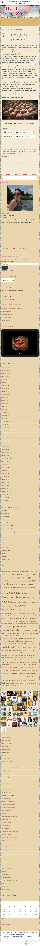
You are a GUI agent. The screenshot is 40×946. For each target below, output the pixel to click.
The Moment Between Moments (9, 880)
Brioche (4, 581)
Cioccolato (33, 149)
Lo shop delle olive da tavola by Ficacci (11, 767)
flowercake (22, 621)
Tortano (24, 680)
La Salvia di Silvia (5, 862)
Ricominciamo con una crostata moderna (11, 308)
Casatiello (16, 587)
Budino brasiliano (25, 581)
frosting (35, 623)
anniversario (34, 569)
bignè (28, 575)
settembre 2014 (5, 494)
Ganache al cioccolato (7, 532)
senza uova (19, 667)
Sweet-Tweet (6, 296)
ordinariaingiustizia (6, 810)
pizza (21, 655)
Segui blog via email (9, 257)
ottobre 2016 (4, 424)
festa (33, 618)
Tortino (28, 680)
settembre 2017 (5, 403)
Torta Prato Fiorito (5, 320)
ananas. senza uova (26, 569)
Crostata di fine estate (6, 314)
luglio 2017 (4, 406)
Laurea (20, 638)
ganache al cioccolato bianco (24, 630)
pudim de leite (33, 660)
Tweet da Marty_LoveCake (8, 299)
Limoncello (5, 641)
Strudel (28, 670)
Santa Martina (31, 664)
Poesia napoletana (14, 657)
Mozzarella (17, 643)
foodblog (29, 621)
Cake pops (4, 513)
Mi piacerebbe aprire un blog (8, 801)
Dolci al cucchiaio (5, 528)
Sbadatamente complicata (7, 795)
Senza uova (4, 550)
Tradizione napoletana (9, 683)
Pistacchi (17, 655)
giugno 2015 (4, 467)
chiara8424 (4, 859)
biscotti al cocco (5, 577)
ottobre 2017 (4, 400)
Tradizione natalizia (23, 683)
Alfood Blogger (5, 746)
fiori (30, 151)
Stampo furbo (23, 670)
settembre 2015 (5, 458)
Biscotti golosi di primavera (18, 37)
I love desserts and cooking (8, 807)
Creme (4, 151)
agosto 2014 (4, 497)
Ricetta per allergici (13, 662)
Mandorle (15, 641)
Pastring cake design (6, 840)
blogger (28, 578)
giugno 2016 (4, 431)
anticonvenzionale (12, 571)
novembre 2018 (5, 373)
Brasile (33, 577)
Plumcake (3, 547)
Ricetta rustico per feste (24, 662)
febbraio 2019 (4, 370)
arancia (23, 571)
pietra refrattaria (10, 655)
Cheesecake (31, 587)
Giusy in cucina (5, 853)
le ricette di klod (5, 846)
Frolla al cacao (16, 623)
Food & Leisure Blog (6, 877)
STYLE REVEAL (5, 792)
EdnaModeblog (5, 777)
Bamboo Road (5, 874)
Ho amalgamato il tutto (6, 758)
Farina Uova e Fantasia (7, 761)
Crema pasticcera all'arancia (22, 610)
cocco (13, 602)
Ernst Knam (28, 618)
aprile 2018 (4, 385)
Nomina (17, 647)
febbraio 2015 (4, 479)
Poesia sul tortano (23, 657)
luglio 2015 (4, 464)
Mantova (21, 641)
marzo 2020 (4, 367)
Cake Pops (10, 587)
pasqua (8, 153)
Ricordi (13, 664)
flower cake (14, 621)
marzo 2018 (4, 388)
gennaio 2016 (4, 446)
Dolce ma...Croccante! (7, 856)
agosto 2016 (4, 428)
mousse (31, 641)
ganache (17, 627)
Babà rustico (8, 575)
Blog (23, 578)
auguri (21, 151)
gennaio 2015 (4, 482)
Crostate (3, 522)
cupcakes (9, 618)
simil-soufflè (9, 670)
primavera (12, 153)
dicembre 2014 (5, 485)
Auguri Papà (34, 571)
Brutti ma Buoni (17, 581)
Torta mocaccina (18, 680)
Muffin (2, 538)
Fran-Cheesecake (6, 317)
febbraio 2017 (4, 418)
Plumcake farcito (5, 657)
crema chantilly (15, 606)
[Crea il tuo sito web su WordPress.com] (20, 2)
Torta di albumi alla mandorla (19, 677)
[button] (15, 349)
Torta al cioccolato (21, 673)
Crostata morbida (23, 613)
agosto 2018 (4, 376)
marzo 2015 (4, 476)
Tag (2, 553)
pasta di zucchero (29, 650)
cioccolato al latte (25, 593)
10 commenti (5, 156)
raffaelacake (4, 819)
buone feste (18, 584)
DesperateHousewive (6, 786)
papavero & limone (6, 743)
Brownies (10, 581)
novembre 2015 (5, 452)
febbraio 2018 (4, 391)
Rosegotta (18, 664)
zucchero (18, 153)
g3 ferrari (10, 626)
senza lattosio (10, 667)
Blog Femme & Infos (6, 868)
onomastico (29, 647)
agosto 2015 (4, 461)
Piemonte (3, 655)
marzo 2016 (4, 440)
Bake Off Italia (17, 575)
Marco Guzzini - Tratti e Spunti (9, 837)
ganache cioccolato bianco (11, 633)
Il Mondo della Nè (5, 798)
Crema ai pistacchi (20, 602)
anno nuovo (4, 571)
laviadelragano (5, 849)
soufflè (18, 670)
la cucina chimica (5, 764)
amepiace (3, 755)
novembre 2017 (5, 397)
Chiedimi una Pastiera (6, 311)
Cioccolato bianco (13, 597)
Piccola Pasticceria (11, 151)
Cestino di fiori (22, 587)
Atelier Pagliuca (5, 783)
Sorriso (14, 670)
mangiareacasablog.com (7, 774)
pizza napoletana (28, 655)
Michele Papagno (5, 889)
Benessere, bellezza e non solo (9, 816)
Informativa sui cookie (9, 938)
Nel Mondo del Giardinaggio (8, 804)
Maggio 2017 (4, 409)
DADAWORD (4, 886)
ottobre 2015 (4, 455)
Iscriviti (5, 267)
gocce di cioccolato (12, 636)
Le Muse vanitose (5, 828)
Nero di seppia (5, 752)
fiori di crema (5, 621)
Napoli (5, 647)
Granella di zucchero (24, 636)
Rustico (23, 664)
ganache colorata (27, 633)
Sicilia (3, 670)
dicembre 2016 (5, 421)
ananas (17, 569)
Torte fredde (4, 559)
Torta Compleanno (31, 673)
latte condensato (14, 638)
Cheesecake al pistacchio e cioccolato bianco (12, 589)
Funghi (6, 626)
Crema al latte (29, 602)
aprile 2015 (4, 473)
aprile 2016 (4, 437)
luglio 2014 (4, 500)
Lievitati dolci (26, 638)
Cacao (25, 584)
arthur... (3, 883)
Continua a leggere (29, 123)
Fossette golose (8, 623)
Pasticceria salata (5, 541)
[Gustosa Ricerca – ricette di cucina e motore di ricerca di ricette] (7, 282)
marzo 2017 (4, 415)
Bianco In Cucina (5, 740)
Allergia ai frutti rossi (6, 569)
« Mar (2, 918)
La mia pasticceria (5, 749)
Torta (13, 673)
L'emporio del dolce (6, 822)
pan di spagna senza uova (11, 650)
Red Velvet (4, 662)
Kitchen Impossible (15, 11)
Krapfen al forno (5, 638)
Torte (2, 556)
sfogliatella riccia (32, 667)
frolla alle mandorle (26, 623)
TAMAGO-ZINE (5, 780)
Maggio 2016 (4, 434)
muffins (32, 643)
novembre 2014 (5, 488)
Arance (19, 571)
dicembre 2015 (5, 449)
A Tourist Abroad (5, 825)
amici (13, 569)
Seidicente (4, 871)
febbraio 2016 (4, 443)
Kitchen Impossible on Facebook (14, 248)
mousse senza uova (7, 644)
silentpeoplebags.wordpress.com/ (9, 831)
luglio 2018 (4, 379)
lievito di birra (33, 638)
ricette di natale (6, 664)
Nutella (23, 647)
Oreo (34, 647)
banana (24, 575)
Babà (3, 575)
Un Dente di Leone (6, 834)
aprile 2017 (4, 412)
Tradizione (32, 680)
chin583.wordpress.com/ (7, 789)
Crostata (13, 613)
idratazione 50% (34, 636)
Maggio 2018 (4, 382)
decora (15, 618)
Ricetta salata (34, 662)
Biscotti (28, 149)
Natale (12, 647)
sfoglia (26, 667)
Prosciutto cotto (25, 660)
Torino (8, 673)
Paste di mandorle (5, 653)
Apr (3, 34)
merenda (26, 641)
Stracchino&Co (5, 843)
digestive (21, 618)
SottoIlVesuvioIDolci (6, 770)
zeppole (7, 685)
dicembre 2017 (5, 394)
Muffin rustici (27, 643)
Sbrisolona (4, 667)
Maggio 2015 (4, 470)
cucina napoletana (5, 525)
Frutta (2, 626)
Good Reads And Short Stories (9, 865)
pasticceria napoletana (18, 653)
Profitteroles (16, 660)
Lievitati (3, 535)
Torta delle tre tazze (6, 677)
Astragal (3, 813)
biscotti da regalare (16, 578)
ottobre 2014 (4, 491)
